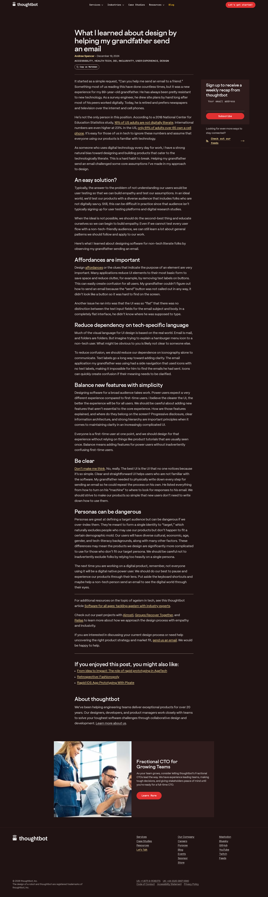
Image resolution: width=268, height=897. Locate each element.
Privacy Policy (191, 884)
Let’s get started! (240, 4)
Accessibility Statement (169, 884)
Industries (114, 4)
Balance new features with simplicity (119, 385)
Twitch (223, 854)
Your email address (221, 101)
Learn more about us (111, 723)
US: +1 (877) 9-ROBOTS (148, 881)
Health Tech (103, 61)
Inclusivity (126, 61)
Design (164, 61)
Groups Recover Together (154, 615)
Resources (155, 4)
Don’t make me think (90, 468)
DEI (115, 61)
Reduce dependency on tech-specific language (132, 325)
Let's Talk (142, 850)
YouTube (224, 850)
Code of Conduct (146, 884)
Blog (171, 4)
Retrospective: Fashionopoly (98, 677)
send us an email (165, 640)
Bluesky (223, 841)
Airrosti (128, 615)
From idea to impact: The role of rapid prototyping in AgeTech (122, 671)
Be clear (84, 461)
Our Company (186, 837)
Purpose (183, 845)
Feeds (222, 858)
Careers (182, 841)
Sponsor (183, 858)
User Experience (147, 61)
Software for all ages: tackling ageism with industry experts (127, 606)
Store (181, 863)
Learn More (149, 795)
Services (94, 4)
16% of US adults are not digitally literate (143, 122)
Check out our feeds (221, 141)
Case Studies (136, 4)
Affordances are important (107, 259)
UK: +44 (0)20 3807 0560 (176, 881)
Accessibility (84, 61)
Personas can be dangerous (108, 511)
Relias (79, 620)
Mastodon (225, 837)
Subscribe (225, 116)
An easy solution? (96, 180)
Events (182, 854)
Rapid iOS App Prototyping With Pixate (105, 682)
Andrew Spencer (84, 56)
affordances (94, 267)
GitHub (223, 845)
